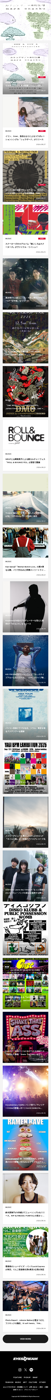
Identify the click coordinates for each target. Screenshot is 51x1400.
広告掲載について (22, 1387)
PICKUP (27, 1378)
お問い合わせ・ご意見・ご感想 (38, 1387)
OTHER (42, 1382)
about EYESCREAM (9, 1387)
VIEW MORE (25, 1339)
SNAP (35, 1378)
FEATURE (17, 1378)
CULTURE (33, 1382)
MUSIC (8, 77)
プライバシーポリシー (31, 1390)
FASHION (9, 1382)
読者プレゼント (18, 1390)
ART (25, 1382)
